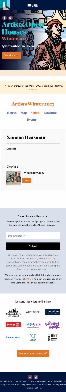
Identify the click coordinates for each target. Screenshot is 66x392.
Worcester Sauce (33, 172)
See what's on (11, 55)
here (48, 258)
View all (33, 89)
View (27, 180)
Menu (34, 5)
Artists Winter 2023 (33, 103)
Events (32, 119)
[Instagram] (10, 18)
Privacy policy (59, 384)
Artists (35, 112)
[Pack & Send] (13, 337)
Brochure (50, 112)
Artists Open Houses (17, 381)
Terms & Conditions (33, 388)
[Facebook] (4, 18)
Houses (12, 112)
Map (24, 112)
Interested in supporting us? (33, 353)
